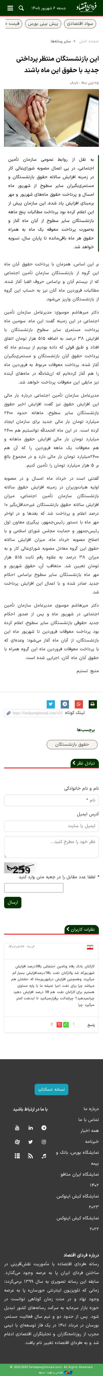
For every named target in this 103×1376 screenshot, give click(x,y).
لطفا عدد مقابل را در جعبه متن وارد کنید (59, 877)
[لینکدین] (30, 1128)
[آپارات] (17, 1142)
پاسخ (91, 1025)
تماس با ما (88, 1120)
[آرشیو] (17, 1156)
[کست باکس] (43, 1156)
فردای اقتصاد (51, 7)
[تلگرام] (43, 1128)
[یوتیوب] (17, 1128)
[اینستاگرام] (43, 1142)
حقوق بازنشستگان (72, 744)
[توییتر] (30, 1142)
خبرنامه (92, 1141)
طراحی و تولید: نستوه (51, 1373)
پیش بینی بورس (43, 24)
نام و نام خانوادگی (81, 788)
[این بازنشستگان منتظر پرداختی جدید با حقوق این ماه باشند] (51, 118)
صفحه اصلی (89, 41)
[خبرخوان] (30, 1156)
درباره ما (91, 1109)
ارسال (13, 902)
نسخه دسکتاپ (51, 1089)
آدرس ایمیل (88, 814)
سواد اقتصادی (80, 24)
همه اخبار (89, 1131)
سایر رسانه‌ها (61, 41)
